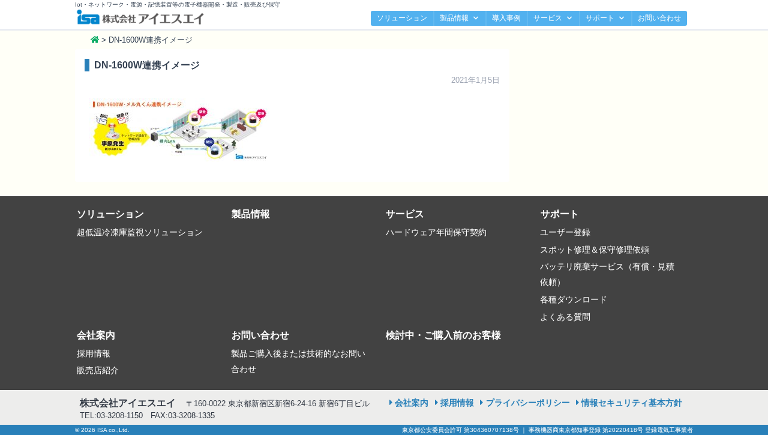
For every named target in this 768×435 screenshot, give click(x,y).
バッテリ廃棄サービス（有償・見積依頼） (607, 274)
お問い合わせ (659, 18)
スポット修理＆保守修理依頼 (594, 249)
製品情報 (454, 18)
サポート (600, 18)
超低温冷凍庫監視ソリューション (140, 232)
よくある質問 (565, 317)
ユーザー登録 (565, 232)
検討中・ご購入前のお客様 (443, 335)
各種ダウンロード (573, 299)
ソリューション (402, 18)
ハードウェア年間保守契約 (436, 232)
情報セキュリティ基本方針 (631, 402)
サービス (547, 18)
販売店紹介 (98, 370)
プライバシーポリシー (527, 402)
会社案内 (96, 335)
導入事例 (506, 18)
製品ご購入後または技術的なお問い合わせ (298, 361)
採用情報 (93, 353)
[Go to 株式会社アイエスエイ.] (95, 39)
